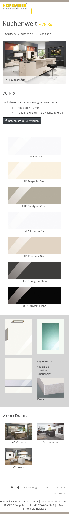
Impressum (59, 493)
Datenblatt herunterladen (23, 120)
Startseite (11, 34)
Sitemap (48, 487)
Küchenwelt (27, 34)
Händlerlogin (31, 487)
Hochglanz (44, 34)
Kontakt (61, 487)
